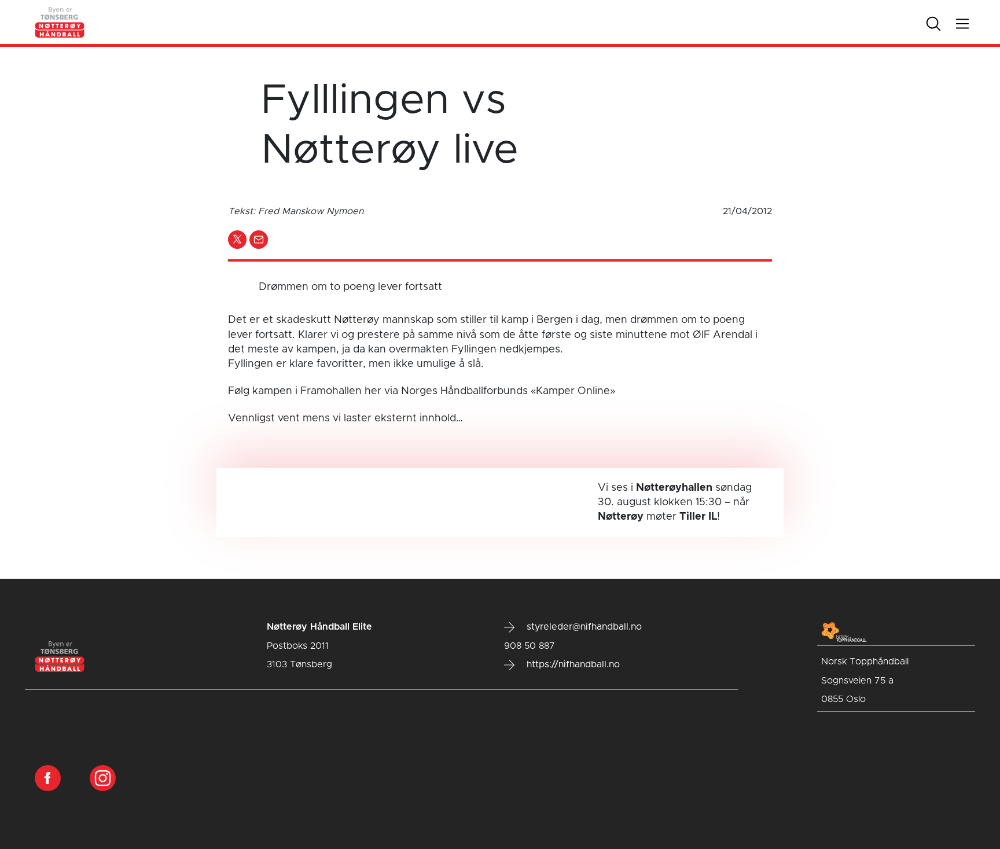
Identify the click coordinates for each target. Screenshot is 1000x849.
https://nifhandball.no (572, 664)
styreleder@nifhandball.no (583, 626)
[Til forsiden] (60, 22)
